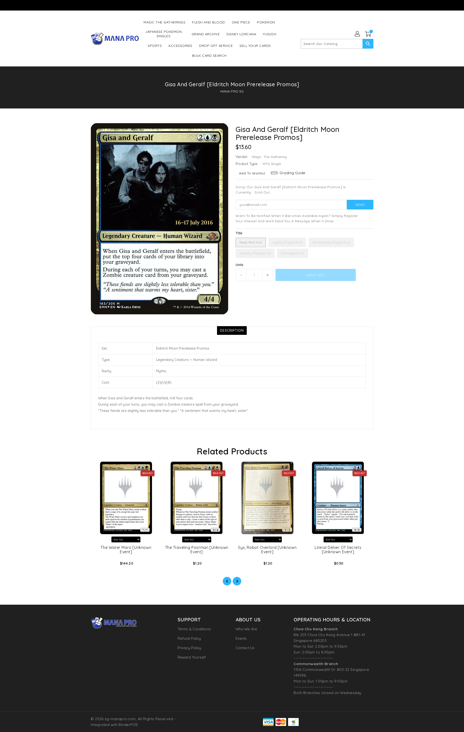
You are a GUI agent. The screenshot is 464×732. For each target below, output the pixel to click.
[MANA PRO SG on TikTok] (241, 4)
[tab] (232, 330)
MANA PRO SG (232, 91)
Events (241, 638)
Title (239, 233)
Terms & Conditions (194, 629)
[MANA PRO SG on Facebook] (213, 4)
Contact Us (245, 648)
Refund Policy (189, 638)
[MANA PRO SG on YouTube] (231, 4)
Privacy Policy (189, 648)
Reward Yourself (192, 657)
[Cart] (368, 34)
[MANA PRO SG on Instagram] (222, 4)
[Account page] (357, 34)
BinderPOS (128, 724)
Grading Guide (292, 173)
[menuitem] (164, 22)
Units (240, 264)
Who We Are (246, 629)
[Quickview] (98, 565)
